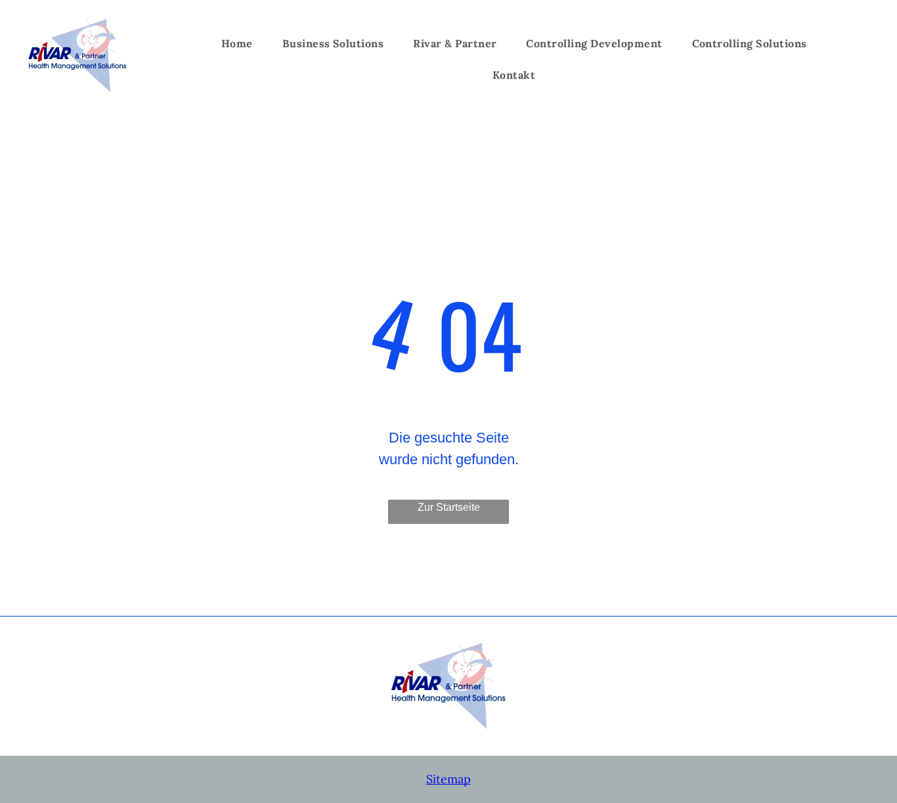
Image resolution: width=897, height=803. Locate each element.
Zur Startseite (449, 507)
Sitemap (448, 779)
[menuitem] (242, 43)
